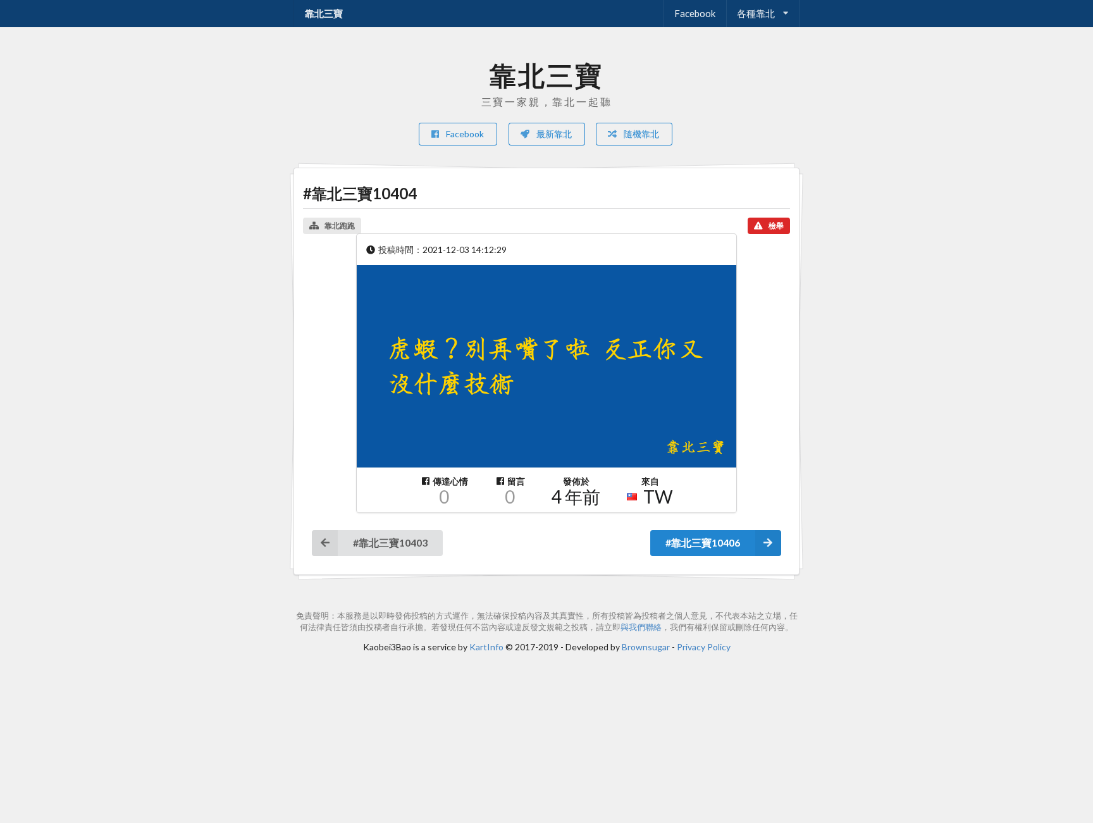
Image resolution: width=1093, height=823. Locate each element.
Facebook (694, 13)
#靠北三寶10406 (702, 542)
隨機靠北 (640, 133)
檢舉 (776, 225)
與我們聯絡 (641, 627)
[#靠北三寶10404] (546, 366)
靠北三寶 (324, 13)
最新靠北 (553, 133)
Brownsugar (646, 646)
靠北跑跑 (339, 225)
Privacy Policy (704, 646)
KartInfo (486, 646)
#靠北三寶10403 (390, 542)
